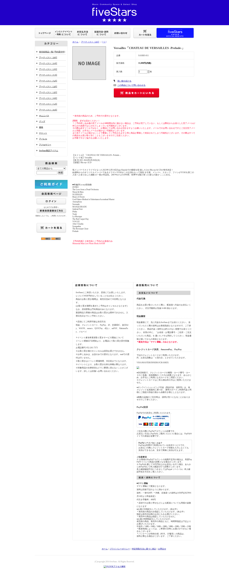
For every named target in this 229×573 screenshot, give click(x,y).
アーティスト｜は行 (48, 86)
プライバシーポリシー (120, 549)
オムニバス (44, 116)
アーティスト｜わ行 (48, 110)
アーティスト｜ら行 (48, 104)
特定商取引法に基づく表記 (144, 549)
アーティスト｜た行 (48, 75)
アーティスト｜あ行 (48, 57)
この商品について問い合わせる (131, 85)
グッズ (42, 121)
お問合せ (162, 549)
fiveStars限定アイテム (48, 150)
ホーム (75, 42)
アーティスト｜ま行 (48, 92)
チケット (43, 133)
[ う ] (104, 42)
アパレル (43, 139)
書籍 (41, 127)
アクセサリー (45, 145)
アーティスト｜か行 (48, 63)
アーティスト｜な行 (48, 81)
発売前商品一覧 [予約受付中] (52, 52)
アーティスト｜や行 (48, 98)
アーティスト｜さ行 (48, 69)
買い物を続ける (124, 81)
